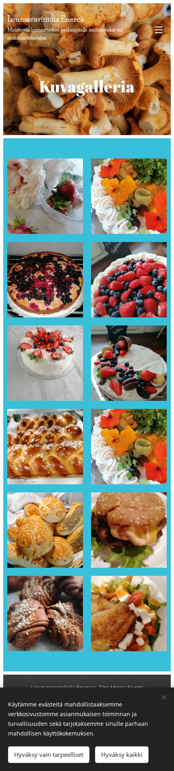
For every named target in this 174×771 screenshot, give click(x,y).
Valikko (159, 29)
